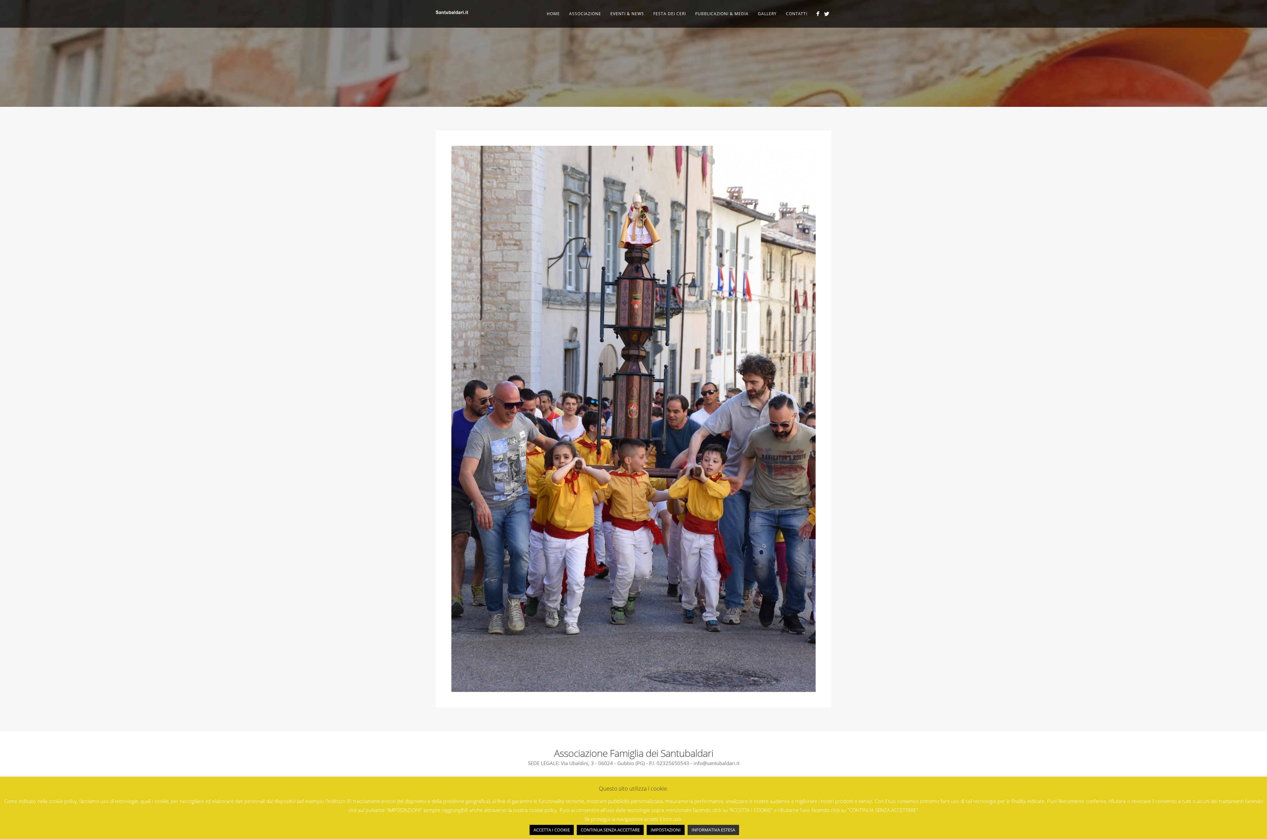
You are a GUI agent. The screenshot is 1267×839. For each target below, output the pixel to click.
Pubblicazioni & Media (722, 13)
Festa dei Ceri (669, 13)
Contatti (796, 13)
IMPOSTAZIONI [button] (666, 830)
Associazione (585, 13)
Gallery (767, 13)
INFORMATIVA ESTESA (713, 830)
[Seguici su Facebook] (818, 14)
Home (553, 13)
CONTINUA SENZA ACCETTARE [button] (610, 830)
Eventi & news (627, 13)
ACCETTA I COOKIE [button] (552, 830)
